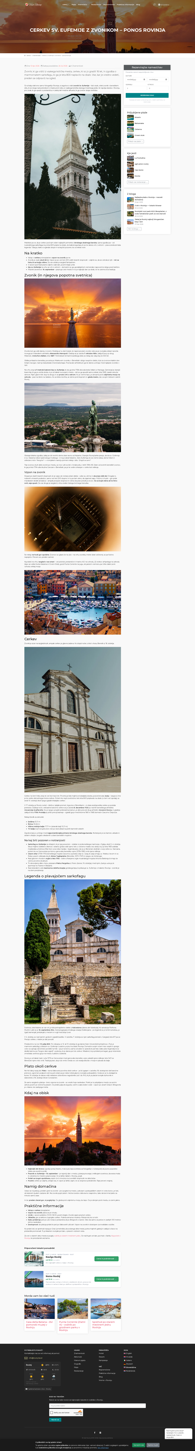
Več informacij (103, 1448)
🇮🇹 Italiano (128, 1360)
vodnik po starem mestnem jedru (67, 1236)
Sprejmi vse (139, 1445)
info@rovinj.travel (35, 1358)
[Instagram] (100, 1433)
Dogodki (77, 1364)
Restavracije (96, 4)
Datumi (129, 76)
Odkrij (65, 4)
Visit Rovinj (33, 4)
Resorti (101, 1357)
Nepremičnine (109, 4)
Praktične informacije (125, 4)
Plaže (74, 4)
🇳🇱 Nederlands (129, 1371)
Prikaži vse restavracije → (138, 182)
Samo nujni (153, 1445)
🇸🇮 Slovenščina (130, 1367)
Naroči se (55, 1420)
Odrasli (129, 84)
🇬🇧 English (128, 1353)
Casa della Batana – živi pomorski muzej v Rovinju (39, 1325)
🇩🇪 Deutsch (128, 1364)
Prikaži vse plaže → (135, 141)
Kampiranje (103, 1360)
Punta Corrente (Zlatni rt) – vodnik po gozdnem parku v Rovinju (72, 1326)
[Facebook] (95, 1433)
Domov (29, 55)
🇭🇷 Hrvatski (128, 1357)
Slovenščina (164, 5)
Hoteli (101, 1353)
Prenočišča (82, 4)
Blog (138, 4)
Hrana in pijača (79, 1360)
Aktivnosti (78, 1357)
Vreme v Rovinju (105, 1380)
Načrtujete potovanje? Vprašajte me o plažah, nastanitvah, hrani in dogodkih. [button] (178, 1433)
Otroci (151, 84)
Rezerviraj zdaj (147, 95)
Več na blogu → (134, 229)
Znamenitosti (36, 55)
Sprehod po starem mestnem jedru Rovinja (103, 1325)
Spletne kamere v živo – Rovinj (39, 1389)
